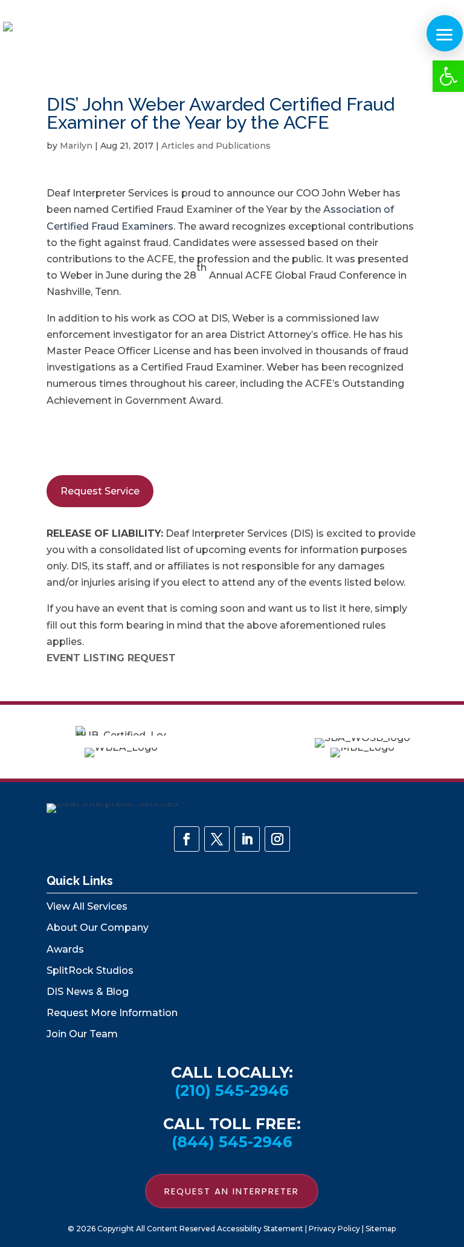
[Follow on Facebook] (186, 839)
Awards (65, 949)
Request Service (100, 491)
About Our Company (98, 927)
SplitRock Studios (90, 970)
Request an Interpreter (231, 1191)
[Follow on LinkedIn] (247, 839)
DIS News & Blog (88, 991)
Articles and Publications (216, 145)
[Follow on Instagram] (277, 839)
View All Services (87, 906)
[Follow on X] (217, 839)
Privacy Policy (334, 1228)
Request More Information (112, 1013)
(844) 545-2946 (232, 1142)
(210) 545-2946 (232, 1090)
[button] (448, 76)
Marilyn (76, 145)
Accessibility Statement (260, 1228)
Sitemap (381, 1228)
